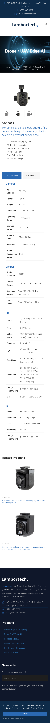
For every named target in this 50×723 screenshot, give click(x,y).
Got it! (25, 714)
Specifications (12, 175)
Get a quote (31, 175)
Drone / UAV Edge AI (19, 69)
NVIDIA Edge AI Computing (33, 67)
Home (7, 67)
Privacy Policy (37, 708)
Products (16, 67)
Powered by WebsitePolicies (13, 718)
